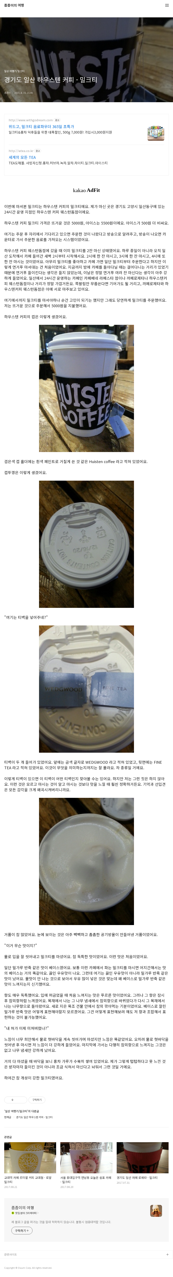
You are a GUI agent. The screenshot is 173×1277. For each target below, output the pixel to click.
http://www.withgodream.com (31, 120)
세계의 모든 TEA (22, 157)
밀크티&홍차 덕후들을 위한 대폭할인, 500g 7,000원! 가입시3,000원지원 (60, 132)
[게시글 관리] (22, 1100)
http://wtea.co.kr (21, 151)
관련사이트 (10, 1254)
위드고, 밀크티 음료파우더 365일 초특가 (41, 126)
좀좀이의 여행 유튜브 (16, 1262)
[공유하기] (17, 1100)
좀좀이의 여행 (14, 5)
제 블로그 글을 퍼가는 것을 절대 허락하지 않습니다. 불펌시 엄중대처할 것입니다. (61, 1222)
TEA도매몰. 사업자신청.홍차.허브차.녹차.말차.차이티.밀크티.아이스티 (58, 162)
